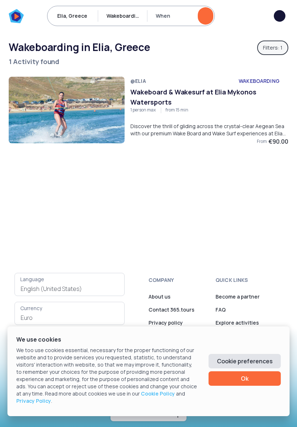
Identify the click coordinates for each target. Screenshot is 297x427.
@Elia (138, 80)
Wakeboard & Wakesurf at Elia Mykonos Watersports (193, 97)
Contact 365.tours (171, 309)
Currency (31, 308)
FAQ (221, 309)
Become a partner (238, 296)
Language (32, 279)
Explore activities (237, 322)
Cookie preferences (245, 361)
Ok (244, 378)
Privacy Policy (33, 400)
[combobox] (69, 289)
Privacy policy (165, 322)
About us (159, 296)
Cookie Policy (158, 393)
